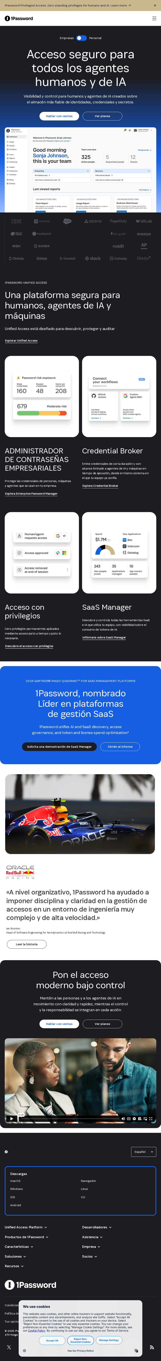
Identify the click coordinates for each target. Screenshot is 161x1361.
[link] (59, 116)
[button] (143, 1152)
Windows (16, 1189)
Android (15, 1205)
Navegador (88, 1181)
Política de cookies (18, 1313)
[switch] (81, 38)
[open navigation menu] (154, 18)
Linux (84, 1189)
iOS (12, 1197)
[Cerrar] (155, 5)
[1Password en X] (9, 1347)
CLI (83, 1197)
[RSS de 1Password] (152, 1347)
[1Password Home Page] (19, 18)
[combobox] (143, 1152)
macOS (15, 1181)
